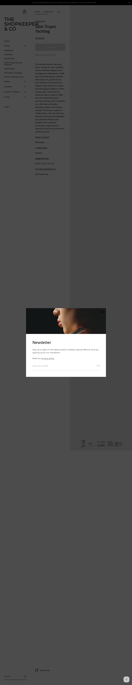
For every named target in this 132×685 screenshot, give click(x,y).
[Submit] (98, 366)
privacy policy (47, 358)
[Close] (102, 312)
